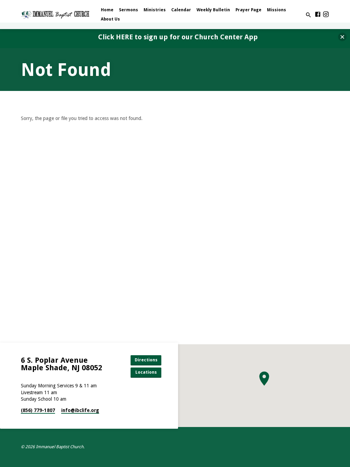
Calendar (181, 10)
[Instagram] (326, 14)
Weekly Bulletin (213, 10)
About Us (110, 19)
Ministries (155, 10)
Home (107, 10)
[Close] (342, 37)
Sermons (128, 10)
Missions (276, 10)
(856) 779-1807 (38, 410)
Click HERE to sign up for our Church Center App (178, 37)
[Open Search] (308, 15)
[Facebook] (317, 14)
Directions (146, 359)
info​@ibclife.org (80, 410)
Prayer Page (248, 10)
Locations (146, 372)
